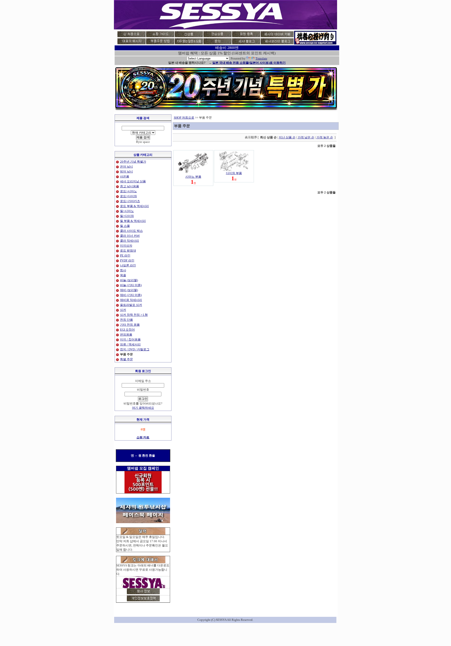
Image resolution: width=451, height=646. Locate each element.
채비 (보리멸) (129, 290)
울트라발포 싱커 (131, 305)
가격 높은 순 (324, 137)
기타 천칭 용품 (130, 324)
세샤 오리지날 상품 (133, 181)
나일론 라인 (128, 265)
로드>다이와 (128, 196)
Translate (261, 58)
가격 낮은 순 (306, 137)
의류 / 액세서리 (130, 344)
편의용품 (126, 334)
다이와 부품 (234, 173)
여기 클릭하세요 (143, 407)
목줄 (123, 275)
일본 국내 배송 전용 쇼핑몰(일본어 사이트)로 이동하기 (249, 62)
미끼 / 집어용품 (130, 339)
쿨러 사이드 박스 (131, 231)
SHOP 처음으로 (184, 117)
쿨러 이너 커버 (130, 235)
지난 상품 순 (287, 137)
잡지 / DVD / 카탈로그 (134, 349)
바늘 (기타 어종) (131, 285)
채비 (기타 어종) (131, 295)
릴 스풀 (125, 226)
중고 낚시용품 (129, 186)
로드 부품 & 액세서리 (134, 206)
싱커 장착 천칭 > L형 (134, 315)
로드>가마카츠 (130, 201)
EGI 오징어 (127, 329)
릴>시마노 (127, 211)
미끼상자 (126, 245)
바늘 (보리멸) (129, 280)
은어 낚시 (126, 166)
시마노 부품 (193, 176)
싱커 (123, 310)
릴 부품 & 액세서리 (133, 221)
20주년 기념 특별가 (133, 161)
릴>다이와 (127, 216)
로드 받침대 (128, 250)
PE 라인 (125, 255)
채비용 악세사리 (131, 300)
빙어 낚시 (126, 171)
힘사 (123, 270)
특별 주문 (126, 359)
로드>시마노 (128, 191)
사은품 (124, 176)
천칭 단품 (126, 319)
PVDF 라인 (127, 260)
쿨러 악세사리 (129, 240)
